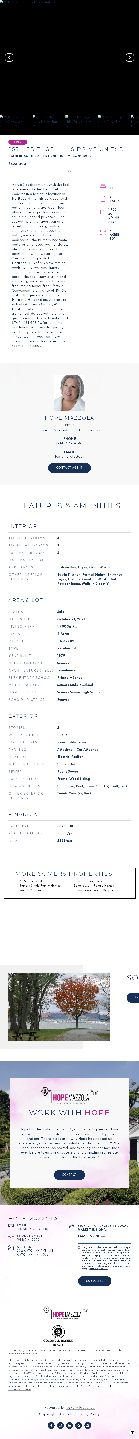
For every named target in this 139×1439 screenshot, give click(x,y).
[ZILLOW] (87, 1425)
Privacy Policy (98, 1269)
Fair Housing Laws (19, 1389)
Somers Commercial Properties (96, 890)
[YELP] (78, 1425)
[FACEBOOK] (51, 1425)
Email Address (91, 1236)
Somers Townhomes (88, 881)
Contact (69, 1175)
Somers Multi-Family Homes (94, 886)
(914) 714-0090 (69, 443)
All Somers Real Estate (35, 881)
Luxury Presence (80, 1408)
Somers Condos (30, 890)
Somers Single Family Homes (40, 886)
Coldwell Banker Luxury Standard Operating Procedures (69, 1350)
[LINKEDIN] (69, 1425)
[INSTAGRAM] (60, 1425)
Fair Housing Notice (20, 1350)
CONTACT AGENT (69, 468)
